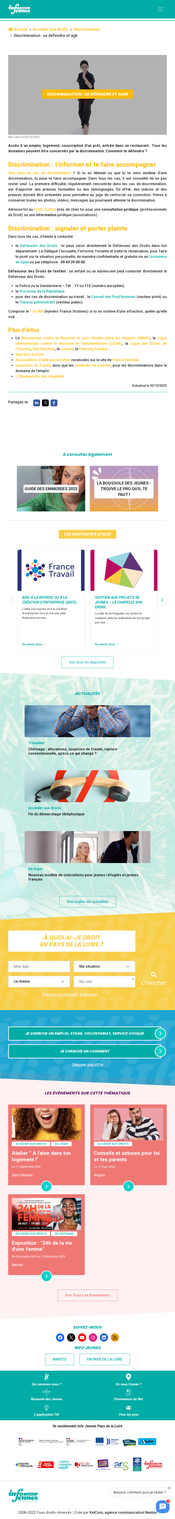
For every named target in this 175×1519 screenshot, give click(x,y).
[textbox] (106, 982)
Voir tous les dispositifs (87, 662)
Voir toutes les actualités (87, 901)
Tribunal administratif (37, 302)
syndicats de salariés (93, 365)
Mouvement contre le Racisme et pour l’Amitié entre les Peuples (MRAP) (85, 338)
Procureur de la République (41, 291)
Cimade (67, 349)
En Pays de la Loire (104, 1359)
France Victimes (125, 360)
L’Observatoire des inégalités (39, 376)
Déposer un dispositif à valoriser (69, 994)
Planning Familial (93, 349)
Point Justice (45, 209)
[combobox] (104, 981)
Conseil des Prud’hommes (113, 297)
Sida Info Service (29, 354)
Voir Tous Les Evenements (87, 1295)
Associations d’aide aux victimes (42, 360)
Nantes (60, 1359)
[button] (162, 599)
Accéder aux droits (50, 29)
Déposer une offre (87, 1065)
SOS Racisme (43, 349)
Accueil (20, 29)
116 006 (36, 311)
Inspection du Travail (32, 365)
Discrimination (87, 29)
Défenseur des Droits (38, 246)
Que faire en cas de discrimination (39, 173)
